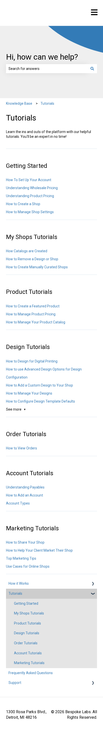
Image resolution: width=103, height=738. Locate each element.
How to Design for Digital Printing (32, 361)
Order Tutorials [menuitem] (26, 643)
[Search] (92, 68)
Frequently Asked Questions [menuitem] (30, 673)
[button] (93, 584)
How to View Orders (21, 448)
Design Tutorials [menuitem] (26, 633)
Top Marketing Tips (21, 558)
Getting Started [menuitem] (26, 603)
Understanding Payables (25, 487)
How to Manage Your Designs (29, 393)
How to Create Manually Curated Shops (37, 267)
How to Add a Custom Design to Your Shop (39, 385)
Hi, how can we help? (42, 57)
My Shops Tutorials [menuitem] (29, 613)
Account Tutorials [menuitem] (28, 653)
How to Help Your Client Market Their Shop (39, 550)
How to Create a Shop (23, 204)
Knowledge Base (19, 103)
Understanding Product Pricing (30, 196)
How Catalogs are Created (26, 251)
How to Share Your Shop (25, 542)
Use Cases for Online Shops (28, 566)
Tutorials (47, 103)
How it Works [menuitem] (18, 583)
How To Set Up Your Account (28, 180)
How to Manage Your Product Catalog (35, 322)
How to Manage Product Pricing (31, 314)
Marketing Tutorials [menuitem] (29, 663)
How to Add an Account (24, 495)
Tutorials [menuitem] (15, 593)
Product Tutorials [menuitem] (27, 623)
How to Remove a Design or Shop (32, 259)
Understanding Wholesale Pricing (32, 188)
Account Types (18, 503)
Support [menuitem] (14, 683)
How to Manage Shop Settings (30, 212)
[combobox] (47, 68)
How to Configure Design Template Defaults (40, 401)
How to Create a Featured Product (33, 306)
